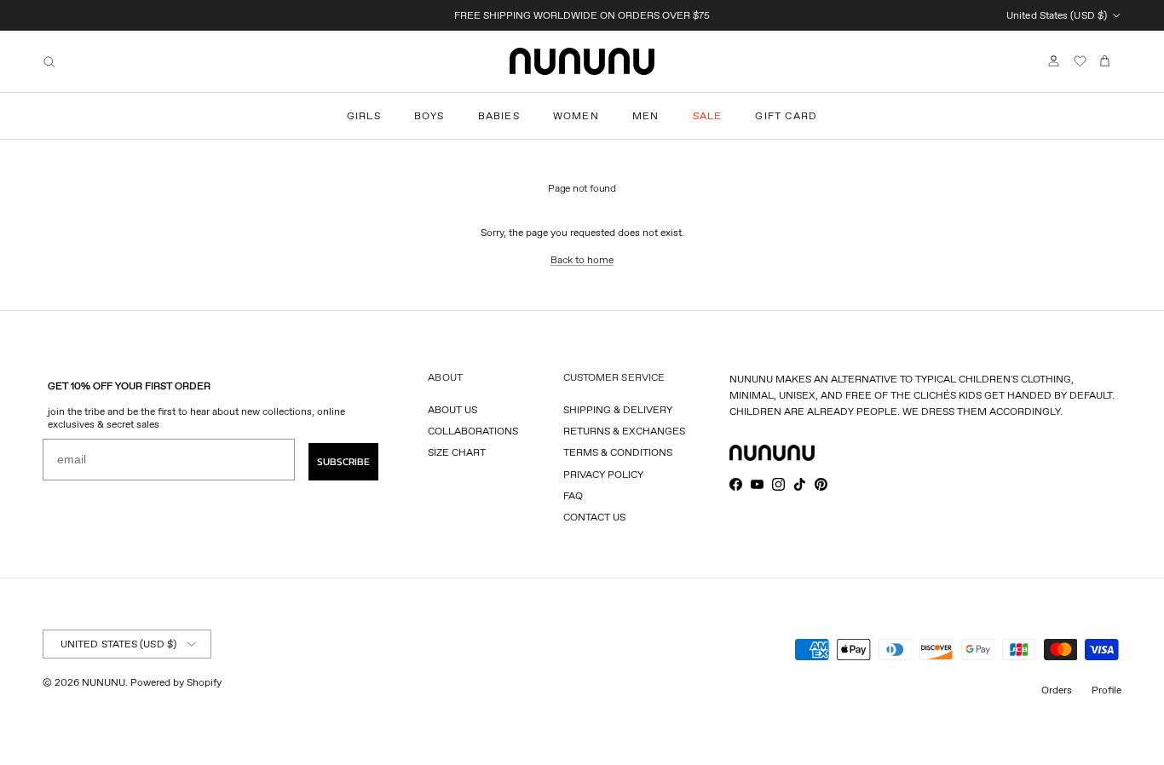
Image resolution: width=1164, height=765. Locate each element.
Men (646, 115)
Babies (499, 115)
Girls (364, 115)
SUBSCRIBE (343, 461)
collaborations (473, 430)
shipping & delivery (617, 409)
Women (576, 115)
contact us (594, 516)
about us (452, 409)
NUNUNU (103, 682)
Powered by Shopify (176, 682)
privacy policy (603, 474)
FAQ (573, 495)
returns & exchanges (624, 430)
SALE (708, 115)
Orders (1056, 689)
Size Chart (457, 452)
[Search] (49, 61)
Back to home (582, 259)
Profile (1106, 689)
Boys (429, 115)
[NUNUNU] (582, 61)
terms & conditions (617, 452)
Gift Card (786, 115)
